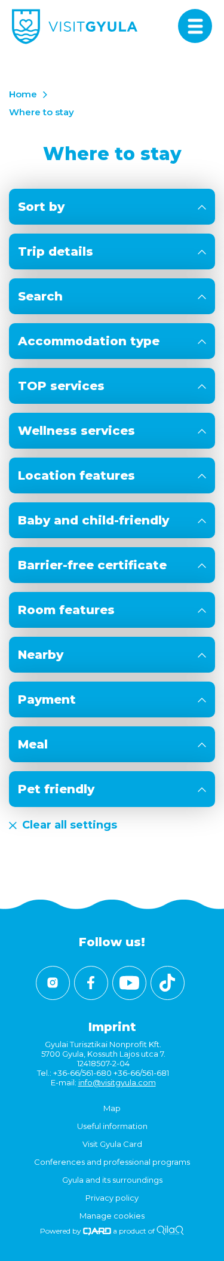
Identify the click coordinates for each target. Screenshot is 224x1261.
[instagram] (53, 983)
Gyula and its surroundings (112, 1180)
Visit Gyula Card (112, 1144)
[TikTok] (168, 983)
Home (23, 94)
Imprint (112, 1027)
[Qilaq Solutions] (170, 1230)
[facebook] (91, 983)
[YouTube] (129, 983)
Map (112, 1108)
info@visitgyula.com (117, 1082)
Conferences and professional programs (112, 1162)
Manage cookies (112, 1215)
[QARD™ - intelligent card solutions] (97, 1230)
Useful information (112, 1126)
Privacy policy (112, 1197)
